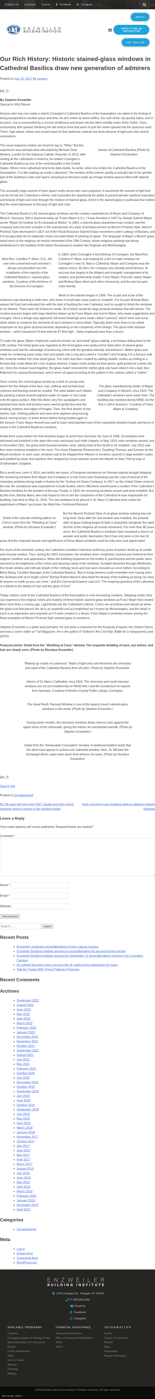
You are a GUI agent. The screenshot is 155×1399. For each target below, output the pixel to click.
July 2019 (23, 1096)
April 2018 (23, 1123)
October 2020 (26, 1073)
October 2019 (26, 1086)
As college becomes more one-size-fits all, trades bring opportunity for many (67, 964)
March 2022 (25, 1023)
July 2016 (23, 1173)
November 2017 (27, 1136)
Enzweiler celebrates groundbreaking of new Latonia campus (57, 946)
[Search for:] (20, 926)
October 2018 (26, 1105)
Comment (7, 836)
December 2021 (27, 1036)
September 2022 (28, 1000)
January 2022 (26, 1032)
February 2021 (26, 1068)
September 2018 (28, 1109)
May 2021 (23, 1064)
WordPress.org (27, 1262)
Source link (7, 786)
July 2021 (23, 1059)
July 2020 (23, 1077)
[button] (144, 5)
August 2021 (25, 1055)
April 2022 (23, 1018)
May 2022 (23, 1014)
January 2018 (26, 1132)
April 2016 (23, 1186)
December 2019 (27, 1082)
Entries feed (25, 1253)
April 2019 (23, 1100)
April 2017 (23, 1159)
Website (5, 906)
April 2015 (23, 1209)
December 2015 (27, 1205)
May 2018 (23, 1118)
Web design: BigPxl (12, 1396)
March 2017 (25, 1164)
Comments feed (27, 1258)
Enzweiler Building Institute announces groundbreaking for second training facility (71, 951)
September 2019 (28, 1091)
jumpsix (42, 78)
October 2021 (26, 1046)
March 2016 (25, 1191)
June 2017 (24, 1150)
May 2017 (23, 1155)
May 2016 (23, 1182)
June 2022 (24, 1009)
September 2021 (28, 1050)
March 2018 (25, 1127)
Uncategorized (23, 795)
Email (5, 895)
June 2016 (24, 1177)
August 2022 (25, 1005)
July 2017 (23, 1146)
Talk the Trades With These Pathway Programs (48, 969)
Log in (21, 1249)
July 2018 (23, 1114)
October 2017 (26, 1141)
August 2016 (25, 1168)
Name (5, 885)
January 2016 (26, 1200)
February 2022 (26, 1027)
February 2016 (26, 1196)
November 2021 (27, 1041)
